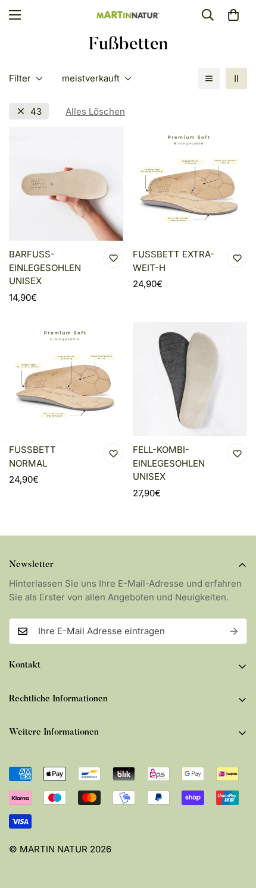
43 (36, 111)
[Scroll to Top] (234, 825)
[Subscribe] (234, 631)
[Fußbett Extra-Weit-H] (190, 184)
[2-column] (236, 78)
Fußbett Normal (32, 456)
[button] (233, 15)
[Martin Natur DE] (128, 14)
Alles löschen (95, 111)
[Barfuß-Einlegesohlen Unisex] (66, 184)
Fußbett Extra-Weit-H (173, 260)
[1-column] (209, 78)
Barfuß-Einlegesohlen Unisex (45, 267)
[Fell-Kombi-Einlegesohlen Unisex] (190, 379)
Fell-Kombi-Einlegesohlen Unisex (169, 463)
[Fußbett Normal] (66, 379)
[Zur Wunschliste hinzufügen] (113, 258)
